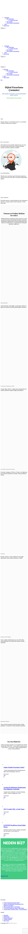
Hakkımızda (6, 916)
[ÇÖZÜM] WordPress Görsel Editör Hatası (14, 908)
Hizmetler (6, 915)
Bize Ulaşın (6, 920)
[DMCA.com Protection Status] (4, 932)
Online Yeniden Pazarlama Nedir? (14, 767)
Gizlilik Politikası (8, 919)
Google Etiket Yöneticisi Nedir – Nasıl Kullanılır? (15, 909)
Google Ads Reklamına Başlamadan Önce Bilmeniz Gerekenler (15, 788)
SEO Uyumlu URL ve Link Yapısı (14, 809)
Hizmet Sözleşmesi (8, 918)
